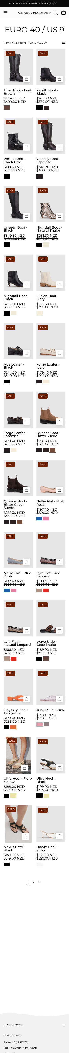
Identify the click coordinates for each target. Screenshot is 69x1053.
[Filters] (63, 42)
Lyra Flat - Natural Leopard (17, 643)
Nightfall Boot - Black (16, 297)
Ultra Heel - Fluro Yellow (18, 780)
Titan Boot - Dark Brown (18, 92)
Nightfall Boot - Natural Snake (49, 229)
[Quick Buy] (26, 79)
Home (7, 42)
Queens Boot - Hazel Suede (48, 434)
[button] (55, 12)
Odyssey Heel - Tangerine (16, 711)
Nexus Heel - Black (14, 848)
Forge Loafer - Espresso (15, 434)
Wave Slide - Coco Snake (46, 643)
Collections (20, 42)
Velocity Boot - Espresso (48, 160)
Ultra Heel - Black (45, 780)
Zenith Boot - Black (47, 92)
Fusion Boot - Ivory (47, 297)
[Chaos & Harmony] (34, 12)
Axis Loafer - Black (14, 366)
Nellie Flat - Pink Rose (50, 503)
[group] (34, 3)
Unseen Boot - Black (15, 229)
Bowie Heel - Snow (47, 848)
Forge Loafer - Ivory (48, 366)
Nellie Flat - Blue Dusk (17, 574)
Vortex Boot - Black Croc (14, 160)
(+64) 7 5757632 (20, 1042)
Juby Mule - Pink (50, 710)
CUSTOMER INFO (13, 1024)
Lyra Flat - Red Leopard (48, 574)
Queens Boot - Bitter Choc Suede (16, 504)
